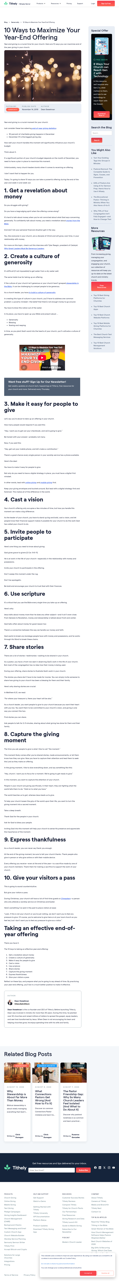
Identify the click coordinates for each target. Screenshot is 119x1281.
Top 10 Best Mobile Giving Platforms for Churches (102, 326)
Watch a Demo (39, 1201)
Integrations (9, 1261)
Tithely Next (96, 1208)
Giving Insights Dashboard (15, 1215)
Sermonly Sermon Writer (14, 1242)
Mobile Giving (10, 1204)
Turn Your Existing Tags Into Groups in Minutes (102, 160)
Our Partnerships (69, 1211)
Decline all (105, 1273)
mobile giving (46, 482)
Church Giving (10, 1198)
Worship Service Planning (15, 1239)
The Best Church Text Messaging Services (103, 335)
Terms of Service (11, 1275)
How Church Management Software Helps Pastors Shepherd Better (102, 1235)
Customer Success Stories (73, 1198)
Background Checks (12, 1225)
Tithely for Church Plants (72, 1208)
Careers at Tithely (98, 1201)
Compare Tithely (69, 1204)
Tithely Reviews (68, 1201)
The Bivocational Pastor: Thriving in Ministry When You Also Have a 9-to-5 (101, 201)
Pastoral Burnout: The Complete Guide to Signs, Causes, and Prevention (103, 173)
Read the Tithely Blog (100, 1222)
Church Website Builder (14, 1235)
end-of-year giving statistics (44, 128)
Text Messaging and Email (15, 1228)
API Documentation (41, 1216)
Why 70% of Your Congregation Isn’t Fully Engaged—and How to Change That (102, 215)
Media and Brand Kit (100, 1204)
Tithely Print (9, 1246)
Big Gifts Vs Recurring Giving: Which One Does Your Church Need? (101, 1250)
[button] (41, 3)
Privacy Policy (29, 1275)
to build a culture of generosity (41, 292)
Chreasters (65, 898)
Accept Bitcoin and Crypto (15, 1249)
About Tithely (97, 1198)
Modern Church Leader (72, 1242)
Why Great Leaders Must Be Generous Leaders (24, 248)
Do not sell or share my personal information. (58, 1264)
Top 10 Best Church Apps (102, 307)
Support (80, 3)
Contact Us (96, 1211)
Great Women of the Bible (102, 1229)
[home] (17, 3)
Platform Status (39, 1220)
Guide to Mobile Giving (72, 1225)
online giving (30, 482)
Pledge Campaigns (12, 1211)
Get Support (38, 1198)
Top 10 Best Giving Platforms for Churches (101, 298)
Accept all (88, 1273)
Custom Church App (12, 1232)
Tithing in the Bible (99, 1225)
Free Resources (101, 286)
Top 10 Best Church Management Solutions (102, 345)
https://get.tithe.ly (22, 1004)
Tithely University (40, 1213)
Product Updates (40, 1225)
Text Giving (9, 1208)
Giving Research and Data (73, 1218)
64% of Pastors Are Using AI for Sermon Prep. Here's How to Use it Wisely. (102, 187)
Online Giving (10, 1201)
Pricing (69, 3)
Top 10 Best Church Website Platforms (102, 316)
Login (93, 3)
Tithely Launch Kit (69, 1222)
